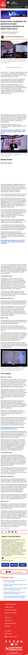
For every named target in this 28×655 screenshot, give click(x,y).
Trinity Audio (14, 67)
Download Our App (11, 604)
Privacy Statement (11, 613)
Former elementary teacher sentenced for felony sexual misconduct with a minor (15, 596)
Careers (7, 626)
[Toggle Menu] (26, 7)
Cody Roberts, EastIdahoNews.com (14, 36)
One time (5, 565)
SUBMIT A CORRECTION (5, 528)
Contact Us (8, 620)
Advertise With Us (10, 623)
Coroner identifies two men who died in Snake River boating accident (14, 592)
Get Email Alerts (11, 636)
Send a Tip (10, 7)
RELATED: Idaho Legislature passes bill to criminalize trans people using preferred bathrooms (13, 242)
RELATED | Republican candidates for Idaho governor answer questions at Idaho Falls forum (13, 131)
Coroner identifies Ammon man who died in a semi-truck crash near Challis (15, 589)
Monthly (14, 565)
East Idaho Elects (5, 18)
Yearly (22, 565)
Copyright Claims (10, 610)
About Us (8, 617)
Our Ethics (8, 633)
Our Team (8, 631)
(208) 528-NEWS (16, 7)
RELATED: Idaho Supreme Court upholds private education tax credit (12, 428)
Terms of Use (9, 607)
